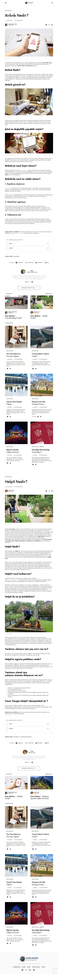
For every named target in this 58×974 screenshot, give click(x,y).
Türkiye (10, 174)
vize (46, 681)
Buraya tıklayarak (24, 170)
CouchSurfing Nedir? (19, 233)
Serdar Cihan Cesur (12, 24)
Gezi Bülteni (8, 10)
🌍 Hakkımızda (16, 967)
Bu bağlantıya (8, 188)
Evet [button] (28, 243)
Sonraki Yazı (48, 293)
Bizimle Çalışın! (36, 967)
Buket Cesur (36, 311)
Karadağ (41, 446)
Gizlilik (23, 967)
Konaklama (16, 256)
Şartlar (29, 967)
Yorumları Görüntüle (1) (28, 768)
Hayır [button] (28, 248)
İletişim (43, 967)
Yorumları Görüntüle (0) (28, 287)
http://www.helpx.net (13, 579)
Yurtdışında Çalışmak (25, 737)
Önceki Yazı (9, 293)
